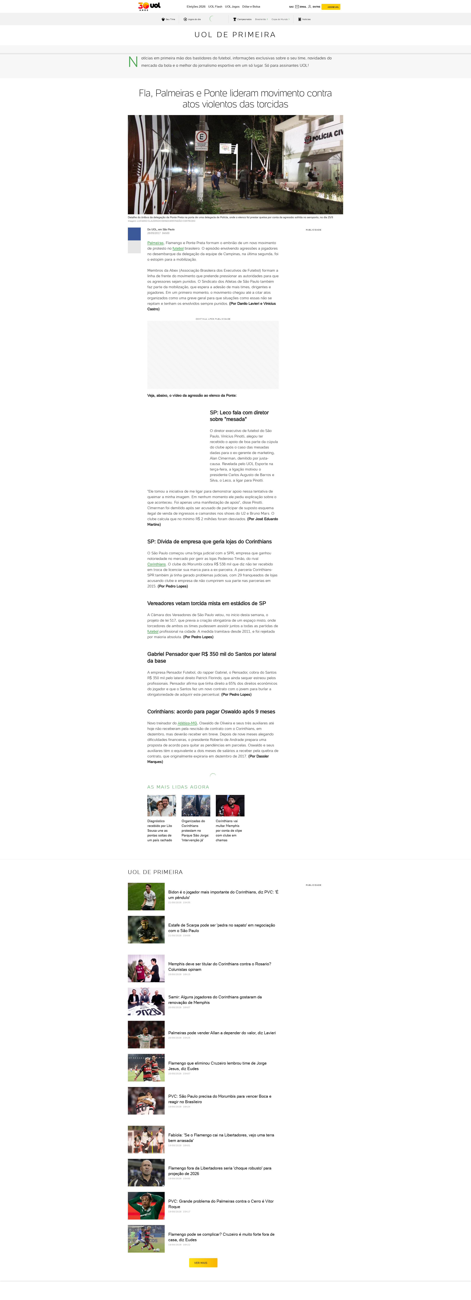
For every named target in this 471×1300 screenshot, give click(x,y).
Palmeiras (155, 243)
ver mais (200, 1262)
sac (291, 7)
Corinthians (156, 564)
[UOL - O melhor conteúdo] (149, 6)
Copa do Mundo (280, 19)
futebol (178, 248)
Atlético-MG (187, 723)
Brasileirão (260, 19)
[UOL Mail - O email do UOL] (301, 6)
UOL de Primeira (235, 34)
